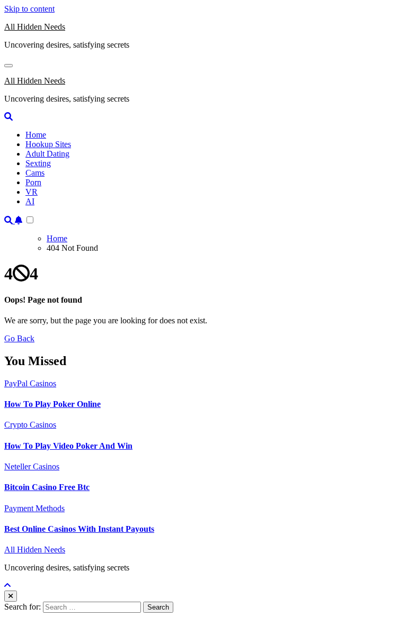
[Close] (10, 596)
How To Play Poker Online (52, 404)
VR (31, 191)
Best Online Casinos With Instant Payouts (79, 528)
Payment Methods (34, 508)
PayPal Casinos (30, 383)
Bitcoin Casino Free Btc (47, 487)
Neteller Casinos (31, 466)
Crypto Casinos (30, 424)
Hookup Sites (48, 144)
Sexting (38, 163)
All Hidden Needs (34, 26)
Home (35, 134)
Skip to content (29, 8)
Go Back (19, 338)
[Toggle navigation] (8, 65)
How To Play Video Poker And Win (68, 445)
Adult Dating (47, 153)
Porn (33, 182)
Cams (35, 172)
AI (29, 201)
